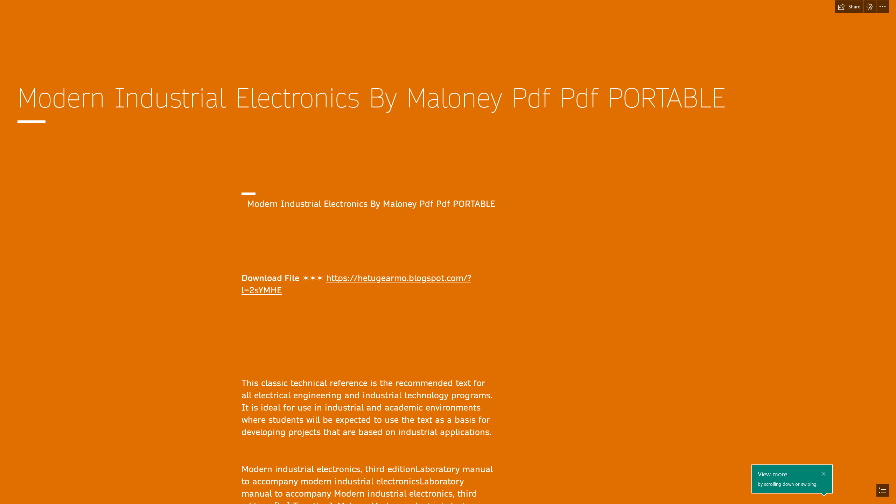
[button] (849, 6)
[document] (448, 252)
